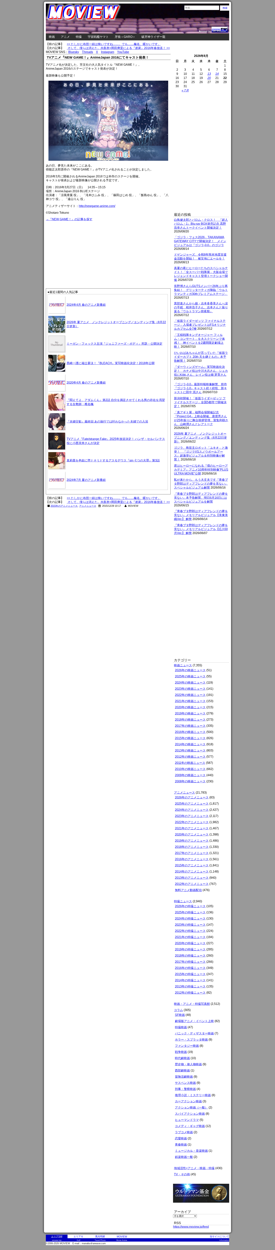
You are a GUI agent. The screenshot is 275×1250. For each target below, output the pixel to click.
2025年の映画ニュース (190, 676)
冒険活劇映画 (184, 1076)
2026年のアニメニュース (192, 797)
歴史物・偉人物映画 (188, 1064)
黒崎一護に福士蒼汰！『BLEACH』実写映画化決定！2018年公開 (111, 363)
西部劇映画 (182, 1070)
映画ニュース (183, 665)
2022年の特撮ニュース (190, 930)
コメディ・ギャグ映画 (190, 1126)
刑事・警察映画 (185, 1089)
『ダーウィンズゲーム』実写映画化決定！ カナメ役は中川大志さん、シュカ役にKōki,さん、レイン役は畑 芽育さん (201, 370)
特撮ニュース (183, 901)
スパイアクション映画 (190, 1113)
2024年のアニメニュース (192, 809)
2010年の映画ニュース (190, 769)
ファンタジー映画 (187, 1045)
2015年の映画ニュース (190, 738)
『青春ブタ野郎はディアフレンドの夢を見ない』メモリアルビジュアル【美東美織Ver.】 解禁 (201, 515)
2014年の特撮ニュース (190, 980)
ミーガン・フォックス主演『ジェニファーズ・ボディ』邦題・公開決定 (114, 343)
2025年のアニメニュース (192, 803)
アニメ (65, 36)
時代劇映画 (182, 1058)
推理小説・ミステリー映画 (193, 1095)
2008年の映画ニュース (190, 781)
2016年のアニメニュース (192, 859)
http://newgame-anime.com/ (97, 206)
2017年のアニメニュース (192, 853)
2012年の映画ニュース (190, 756)
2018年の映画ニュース (190, 719)
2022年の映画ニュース (190, 694)
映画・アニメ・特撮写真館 (192, 1003)
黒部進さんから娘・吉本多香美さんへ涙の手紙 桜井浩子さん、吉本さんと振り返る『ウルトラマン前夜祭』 (201, 307)
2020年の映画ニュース (190, 707)
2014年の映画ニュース (190, 744)
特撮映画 (181, 1027)
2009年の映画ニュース (190, 775)
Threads (87, 52)
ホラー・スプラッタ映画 (191, 1039)
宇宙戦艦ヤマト (98, 36)
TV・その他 (182, 1174)
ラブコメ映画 (184, 1132)
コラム (178, 1010)
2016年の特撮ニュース (190, 967)
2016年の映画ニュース (190, 732)
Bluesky (73, 52)
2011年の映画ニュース (190, 762)
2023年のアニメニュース (192, 816)
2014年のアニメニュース (192, 871)
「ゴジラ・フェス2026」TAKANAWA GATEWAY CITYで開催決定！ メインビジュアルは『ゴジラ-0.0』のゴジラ (200, 241)
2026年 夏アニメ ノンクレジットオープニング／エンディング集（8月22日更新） (200, 437)
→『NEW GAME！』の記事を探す (69, 219)
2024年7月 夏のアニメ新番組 (86, 479)
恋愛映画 (181, 1138)
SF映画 (180, 1014)
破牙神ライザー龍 (153, 36)
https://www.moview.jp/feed (191, 1226)
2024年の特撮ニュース (190, 918)
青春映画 (181, 1144)
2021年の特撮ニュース (190, 937)
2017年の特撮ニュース (190, 961)
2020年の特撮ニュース (190, 943)
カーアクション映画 (188, 1101)
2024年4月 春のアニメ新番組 (86, 304)
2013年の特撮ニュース (190, 986)
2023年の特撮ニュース (190, 924)
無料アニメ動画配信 (188, 890)
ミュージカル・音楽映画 (191, 1150)
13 (209, 73)
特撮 (79, 36)
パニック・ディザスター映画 (194, 1033)
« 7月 (185, 90)
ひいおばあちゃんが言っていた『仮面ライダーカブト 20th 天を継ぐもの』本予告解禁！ (201, 356)
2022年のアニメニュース (192, 822)
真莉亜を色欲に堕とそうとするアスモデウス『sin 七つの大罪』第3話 (113, 460)
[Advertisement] (77, 248)
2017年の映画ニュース (190, 725)
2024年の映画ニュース (190, 682)
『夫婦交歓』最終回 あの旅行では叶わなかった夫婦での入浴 (107, 421)
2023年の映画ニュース (190, 688)
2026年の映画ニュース (190, 670)
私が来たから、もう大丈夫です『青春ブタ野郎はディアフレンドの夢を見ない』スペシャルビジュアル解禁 (201, 483)
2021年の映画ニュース (190, 701)
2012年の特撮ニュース (190, 992)
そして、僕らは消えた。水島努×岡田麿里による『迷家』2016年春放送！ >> (118, 48)
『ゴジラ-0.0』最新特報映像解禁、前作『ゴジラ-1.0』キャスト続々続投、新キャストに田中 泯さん (200, 388)
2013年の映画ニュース (190, 750)
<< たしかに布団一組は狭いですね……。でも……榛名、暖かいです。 (114, 44)
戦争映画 (181, 1052)
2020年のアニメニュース (192, 834)
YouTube (123, 52)
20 (209, 78)
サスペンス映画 (185, 1082)
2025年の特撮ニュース (190, 912)
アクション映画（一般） (191, 1107)
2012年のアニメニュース (192, 883)
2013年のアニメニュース (192, 877)
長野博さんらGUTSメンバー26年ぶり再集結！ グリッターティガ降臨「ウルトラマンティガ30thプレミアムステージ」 (201, 289)
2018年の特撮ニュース (190, 955)
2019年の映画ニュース (190, 713)
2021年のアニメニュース (192, 828)
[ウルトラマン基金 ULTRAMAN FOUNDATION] (202, 1204)
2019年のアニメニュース (192, 840)
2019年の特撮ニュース (190, 949)
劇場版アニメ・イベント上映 (194, 1021)
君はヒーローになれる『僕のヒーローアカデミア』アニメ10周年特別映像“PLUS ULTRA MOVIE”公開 (201, 469)
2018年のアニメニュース (192, 846)
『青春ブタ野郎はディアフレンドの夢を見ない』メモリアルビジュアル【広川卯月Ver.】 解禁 (201, 529)
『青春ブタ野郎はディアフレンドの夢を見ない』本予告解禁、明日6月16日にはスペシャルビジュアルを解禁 (201, 497)
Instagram (107, 52)
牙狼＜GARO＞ (125, 36)
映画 (52, 36)
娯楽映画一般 (184, 1156)
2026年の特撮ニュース (190, 906)
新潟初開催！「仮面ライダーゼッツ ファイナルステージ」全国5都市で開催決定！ (200, 402)
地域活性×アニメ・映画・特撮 (194, 1168)
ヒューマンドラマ (187, 1119)
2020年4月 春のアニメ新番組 (86, 382)
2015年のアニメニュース (64, 505)
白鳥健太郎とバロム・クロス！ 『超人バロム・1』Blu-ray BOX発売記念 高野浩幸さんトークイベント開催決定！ (201, 223)
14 (217, 73)
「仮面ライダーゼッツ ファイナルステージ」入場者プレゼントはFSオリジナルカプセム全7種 (200, 324)
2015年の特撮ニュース (190, 974)
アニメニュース (87, 505)
